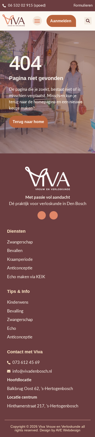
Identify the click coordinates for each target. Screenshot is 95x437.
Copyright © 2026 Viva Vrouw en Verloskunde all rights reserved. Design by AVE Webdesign (47, 428)
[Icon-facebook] (41, 215)
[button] (37, 20)
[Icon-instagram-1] (53, 215)
